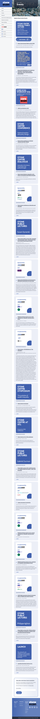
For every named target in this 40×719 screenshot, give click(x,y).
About (15, 704)
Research (21, 703)
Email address (18, 688)
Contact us (27, 704)
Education (21, 705)
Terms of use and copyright (26, 708)
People (15, 706)
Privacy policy (31, 685)
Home (18, 2)
